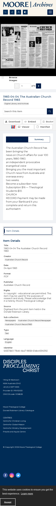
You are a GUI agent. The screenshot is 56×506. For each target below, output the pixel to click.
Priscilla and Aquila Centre (14, 432)
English (8, 342)
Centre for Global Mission (13, 424)
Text (7, 333)
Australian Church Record (16, 259)
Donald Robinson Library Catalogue (18, 410)
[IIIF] (13, 126)
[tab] (17, 139)
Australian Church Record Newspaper (34, 320)
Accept (7, 502)
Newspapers (10, 320)
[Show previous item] (16, 85)
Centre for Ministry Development (17, 428)
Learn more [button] (27, 493)
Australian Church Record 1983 (18, 324)
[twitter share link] (18, 475)
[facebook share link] (5, 475)
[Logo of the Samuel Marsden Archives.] (28, 4)
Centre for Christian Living (14, 421)
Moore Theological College (14, 407)
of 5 (33, 86)
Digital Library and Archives (16, 103)
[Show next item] (38, 85)
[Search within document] (50, 111)
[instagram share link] (11, 475)
